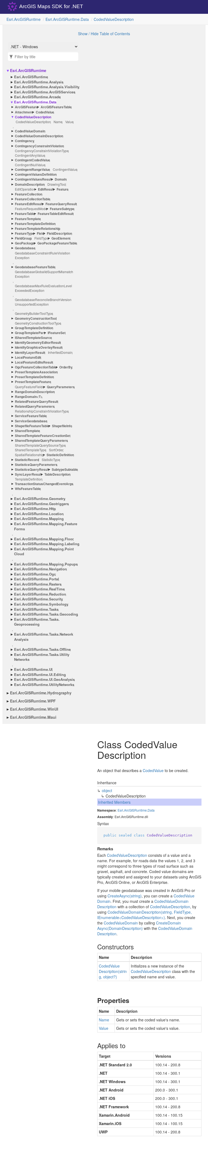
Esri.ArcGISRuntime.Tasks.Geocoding (46, 614)
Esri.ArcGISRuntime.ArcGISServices (44, 92)
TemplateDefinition (29, 479)
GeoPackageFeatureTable (57, 243)
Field (40, 233)
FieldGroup (23, 238)
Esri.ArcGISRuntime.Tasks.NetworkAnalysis (43, 637)
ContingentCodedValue (32, 160)
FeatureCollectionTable (32, 199)
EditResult (46, 189)
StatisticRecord (27, 459)
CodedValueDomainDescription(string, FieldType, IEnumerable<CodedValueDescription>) (144, 914)
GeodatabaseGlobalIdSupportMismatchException (44, 274)
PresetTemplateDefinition (34, 377)
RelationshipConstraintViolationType (42, 411)
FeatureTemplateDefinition (35, 223)
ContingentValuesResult (33, 179)
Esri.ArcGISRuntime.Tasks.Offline (42, 649)
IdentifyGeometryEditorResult (38, 342)
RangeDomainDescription (35, 392)
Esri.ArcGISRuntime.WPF (33, 701)
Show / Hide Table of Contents (104, 33)
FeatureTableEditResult (56, 213)
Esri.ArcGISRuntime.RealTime (39, 589)
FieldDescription (59, 233)
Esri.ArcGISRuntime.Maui (33, 717)
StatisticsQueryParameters (36, 464)
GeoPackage (25, 243)
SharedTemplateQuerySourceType (40, 445)
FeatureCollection (28, 194)
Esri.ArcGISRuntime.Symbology (41, 604)
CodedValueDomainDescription (39, 136)
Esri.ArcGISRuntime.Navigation (40, 569)
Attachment (24, 112)
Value (69, 121)
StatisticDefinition (60, 455)
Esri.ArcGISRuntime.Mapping (39, 518)
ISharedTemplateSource (33, 337)
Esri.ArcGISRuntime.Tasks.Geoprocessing (37, 622)
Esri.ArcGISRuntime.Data (67, 19)
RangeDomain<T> (29, 396)
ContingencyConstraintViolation (39, 146)
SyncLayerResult (28, 474)
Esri (120, 810)
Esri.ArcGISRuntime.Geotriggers (41, 503)
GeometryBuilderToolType (34, 313)
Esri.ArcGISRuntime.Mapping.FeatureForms (45, 526)
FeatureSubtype (62, 209)
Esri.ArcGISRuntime (23, 19)
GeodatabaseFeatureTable (35, 267)
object (107, 790)
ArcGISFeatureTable (56, 107)
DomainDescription (30, 184)
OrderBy (66, 367)
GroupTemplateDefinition (34, 328)
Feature (63, 189)
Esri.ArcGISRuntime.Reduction (40, 594)
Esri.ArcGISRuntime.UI (33, 669)
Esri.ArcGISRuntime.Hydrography (41, 692)
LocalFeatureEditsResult (34, 362)
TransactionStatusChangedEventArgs (44, 484)
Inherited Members (114, 802)
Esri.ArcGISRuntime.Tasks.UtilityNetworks (41, 657)
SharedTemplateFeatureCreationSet (42, 435)
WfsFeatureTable (28, 488)
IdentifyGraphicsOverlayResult (39, 347)
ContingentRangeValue (32, 169)
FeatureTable (25, 213)
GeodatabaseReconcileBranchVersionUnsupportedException (43, 301)
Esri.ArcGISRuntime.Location (39, 513)
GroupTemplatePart (30, 333)
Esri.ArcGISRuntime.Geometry (39, 498)
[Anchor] (92, 946)
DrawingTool (56, 184)
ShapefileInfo (62, 426)
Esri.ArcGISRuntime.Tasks (36, 609)
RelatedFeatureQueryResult (36, 401)
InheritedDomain (60, 352)
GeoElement (60, 238)
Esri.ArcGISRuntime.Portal (36, 579)
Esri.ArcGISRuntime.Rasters (37, 584)
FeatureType (24, 233)
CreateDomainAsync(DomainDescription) (139, 925)
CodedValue (45, 112)
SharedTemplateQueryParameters (41, 440)
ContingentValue (65, 169)
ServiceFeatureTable (31, 416)
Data (151, 810)
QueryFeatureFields (29, 386)
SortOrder (56, 449)
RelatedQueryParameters (35, 406)
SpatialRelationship (29, 454)
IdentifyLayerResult (30, 352)
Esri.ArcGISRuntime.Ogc (35, 574)
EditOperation (25, 189)
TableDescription (57, 474)
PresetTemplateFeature (33, 382)
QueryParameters (61, 387)
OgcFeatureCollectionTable (36, 367)
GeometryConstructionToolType (38, 323)
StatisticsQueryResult (32, 469)
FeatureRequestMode (31, 208)
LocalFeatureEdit (28, 357)
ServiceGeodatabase (31, 421)
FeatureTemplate (28, 219)
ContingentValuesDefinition (36, 174)
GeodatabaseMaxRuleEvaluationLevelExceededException (43, 288)
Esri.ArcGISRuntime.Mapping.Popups (46, 564)
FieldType (41, 238)
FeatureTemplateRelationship (37, 228)
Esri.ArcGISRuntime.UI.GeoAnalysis (44, 679)
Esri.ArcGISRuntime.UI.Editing (40, 674)
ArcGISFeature (26, 107)
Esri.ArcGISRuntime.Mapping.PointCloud (44, 552)
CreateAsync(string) (125, 895)
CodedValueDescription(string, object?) (113, 971)
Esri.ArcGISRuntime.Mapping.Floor (44, 539)
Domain (61, 179)
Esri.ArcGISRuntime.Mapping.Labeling (46, 543)
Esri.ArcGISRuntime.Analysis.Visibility (46, 86)
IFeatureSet (57, 333)
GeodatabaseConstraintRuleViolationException (42, 255)
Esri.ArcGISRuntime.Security (38, 599)
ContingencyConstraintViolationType (42, 150)
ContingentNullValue (30, 164)
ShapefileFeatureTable (32, 426)
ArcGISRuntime (135, 810)
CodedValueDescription (114, 19)
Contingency (24, 141)
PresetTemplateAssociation (36, 372)
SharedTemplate (27, 431)
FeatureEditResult (29, 204)
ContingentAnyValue (30, 155)
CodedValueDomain (30, 131)
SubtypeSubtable (65, 469)
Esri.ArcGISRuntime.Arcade (37, 96)
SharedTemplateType (30, 449)
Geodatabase (25, 248)
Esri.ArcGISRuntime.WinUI (34, 709)
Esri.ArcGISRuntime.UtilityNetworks (44, 684)
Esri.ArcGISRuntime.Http (35, 508)
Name (58, 121)
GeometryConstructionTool (36, 318)
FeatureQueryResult (61, 204)
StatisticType (51, 459)
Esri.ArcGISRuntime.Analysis (38, 82)
